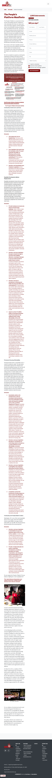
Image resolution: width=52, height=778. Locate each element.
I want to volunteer (34, 64)
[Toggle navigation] (48, 4)
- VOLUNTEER (44, 760)
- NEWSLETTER (18, 750)
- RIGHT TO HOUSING (27, 745)
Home (5, 9)
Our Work (10, 9)
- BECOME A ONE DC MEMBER (44, 750)
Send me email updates (36, 65)
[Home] (7, 4)
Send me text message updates (38, 67)
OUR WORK (25, 743)
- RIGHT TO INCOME (27, 753)
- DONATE (44, 746)
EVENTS (35, 743)
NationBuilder (34, 774)
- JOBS (17, 756)
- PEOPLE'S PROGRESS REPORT (18, 753)
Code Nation (27, 774)
